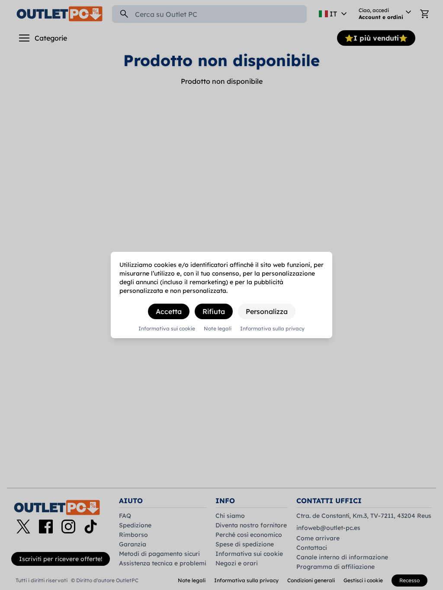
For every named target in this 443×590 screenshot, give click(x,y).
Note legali (217, 328)
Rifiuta (213, 311)
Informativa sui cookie (166, 328)
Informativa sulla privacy (272, 328)
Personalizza (267, 311)
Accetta (169, 311)
